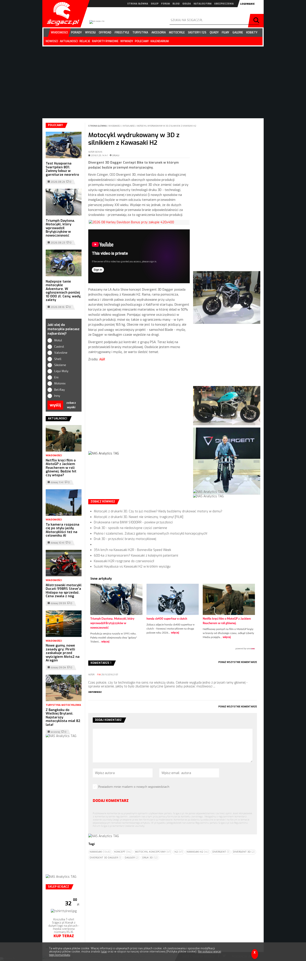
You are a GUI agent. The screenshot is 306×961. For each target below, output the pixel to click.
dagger (132, 857)
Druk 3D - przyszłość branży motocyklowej (125, 539)
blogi (176, 3)
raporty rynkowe (105, 41)
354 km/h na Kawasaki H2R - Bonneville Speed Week (132, 550)
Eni (56, 377)
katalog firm (202, 3)
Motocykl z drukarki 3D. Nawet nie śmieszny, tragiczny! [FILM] (138, 517)
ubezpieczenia (224, 3)
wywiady (126, 41)
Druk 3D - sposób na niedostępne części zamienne (130, 528)
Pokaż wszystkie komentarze (237, 662)
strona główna (137, 3)
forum (165, 3)
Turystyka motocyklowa (63, 705)
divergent (220, 851)
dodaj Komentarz (111, 800)
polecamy (142, 41)
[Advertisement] (139, 410)
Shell (57, 359)
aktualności (69, 41)
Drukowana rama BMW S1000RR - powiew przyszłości (133, 522)
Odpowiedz (95, 692)
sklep (154, 3)
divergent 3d (244, 851)
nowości (52, 41)
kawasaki (100, 851)
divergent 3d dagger (105, 857)
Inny (57, 396)
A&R (102, 359)
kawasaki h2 (198, 851)
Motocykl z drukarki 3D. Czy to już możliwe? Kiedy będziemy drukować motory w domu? (158, 511)
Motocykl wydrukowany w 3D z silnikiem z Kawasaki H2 (166, 126)
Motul (58, 340)
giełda (186, 3)
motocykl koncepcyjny (153, 851)
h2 (179, 851)
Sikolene (60, 365)
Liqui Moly (61, 371)
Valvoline (60, 353)
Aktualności (129, 126)
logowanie (247, 3)
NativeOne (173, 649)
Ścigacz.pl (61, 13)
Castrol (59, 347)
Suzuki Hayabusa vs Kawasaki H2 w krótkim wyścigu (132, 566)
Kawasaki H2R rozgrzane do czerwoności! (124, 561)
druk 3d (150, 857)
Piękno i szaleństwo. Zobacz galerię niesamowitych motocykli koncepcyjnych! (150, 533)
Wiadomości (114, 126)
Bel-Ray (59, 390)
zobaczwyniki (71, 405)
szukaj (257, 20)
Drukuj (115, 155)
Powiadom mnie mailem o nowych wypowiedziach (133, 787)
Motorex (60, 383)
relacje (85, 41)
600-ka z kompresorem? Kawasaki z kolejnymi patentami (136, 555)
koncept (122, 851)
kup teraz (64, 936)
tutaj (104, 951)
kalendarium (160, 41)
